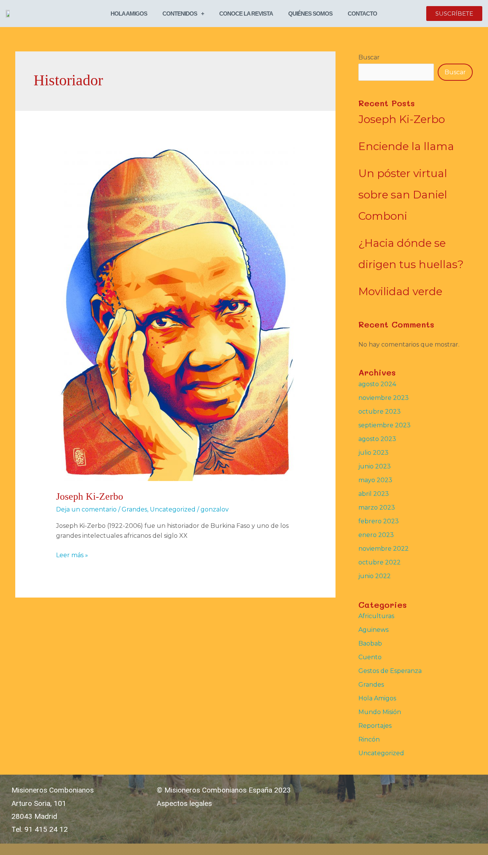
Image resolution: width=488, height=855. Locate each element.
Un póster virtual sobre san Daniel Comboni (402, 194)
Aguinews (373, 629)
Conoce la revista (246, 13)
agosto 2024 (377, 384)
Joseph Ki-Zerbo (89, 496)
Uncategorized (173, 509)
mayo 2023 (375, 480)
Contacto (362, 13)
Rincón (369, 739)
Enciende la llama (406, 146)
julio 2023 (373, 452)
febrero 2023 (378, 521)
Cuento (370, 657)
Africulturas (376, 616)
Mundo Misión (379, 712)
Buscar (369, 57)
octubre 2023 (379, 411)
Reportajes (375, 725)
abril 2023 (373, 493)
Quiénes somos (310, 13)
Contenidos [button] (179, 13)
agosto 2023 (377, 439)
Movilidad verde (400, 291)
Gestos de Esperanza (390, 670)
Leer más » (72, 554)
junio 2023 (374, 466)
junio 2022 (374, 576)
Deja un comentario (86, 509)
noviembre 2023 (383, 397)
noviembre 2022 (383, 548)
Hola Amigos (129, 13)
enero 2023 (376, 535)
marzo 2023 (376, 507)
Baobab (370, 643)
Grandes (134, 509)
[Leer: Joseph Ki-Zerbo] (175, 311)
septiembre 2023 (384, 425)
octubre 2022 (379, 562)
